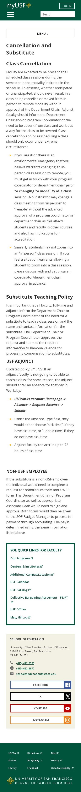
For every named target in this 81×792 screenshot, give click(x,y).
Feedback (32, 767)
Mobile (12, 760)
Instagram (40, 720)
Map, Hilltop (18, 617)
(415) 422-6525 (25, 663)
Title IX (55, 753)
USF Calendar (19, 582)
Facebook (40, 685)
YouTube (40, 708)
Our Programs (20, 558)
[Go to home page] (40, 781)
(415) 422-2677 (25, 668)
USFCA (12, 753)
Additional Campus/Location (30, 575)
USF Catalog (19, 590)
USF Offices (18, 609)
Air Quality (33, 760)
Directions (33, 753)
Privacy (55, 760)
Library (13, 767)
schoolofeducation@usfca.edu (36, 674)
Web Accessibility (60, 767)
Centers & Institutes (25, 566)
